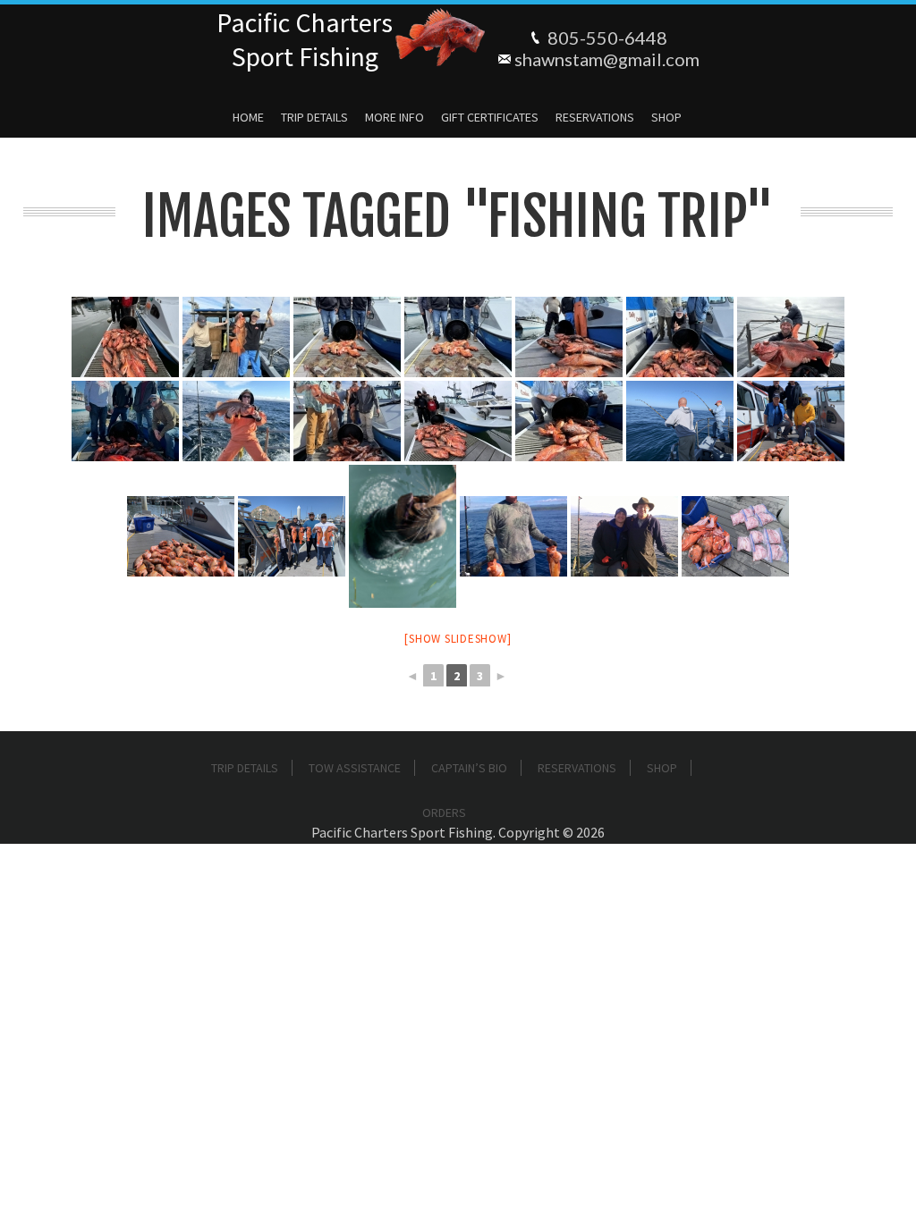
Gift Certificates (490, 117)
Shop (666, 117)
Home (248, 117)
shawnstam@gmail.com (607, 59)
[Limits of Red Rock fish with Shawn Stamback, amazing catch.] (180, 536)
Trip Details (314, 117)
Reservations (595, 117)
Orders (444, 812)
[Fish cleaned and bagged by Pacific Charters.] (735, 536)
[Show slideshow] (457, 638)
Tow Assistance (355, 768)
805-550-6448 (607, 37)
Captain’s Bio (469, 768)
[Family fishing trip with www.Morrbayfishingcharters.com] (624, 536)
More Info (394, 117)
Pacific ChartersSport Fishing (304, 39)
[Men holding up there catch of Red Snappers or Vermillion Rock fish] (291, 536)
